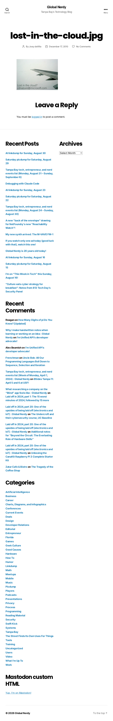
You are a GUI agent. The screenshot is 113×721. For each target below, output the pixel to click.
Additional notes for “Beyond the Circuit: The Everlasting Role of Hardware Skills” (29, 435)
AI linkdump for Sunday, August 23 (25, 190)
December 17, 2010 (58, 46)
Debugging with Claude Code (22, 183)
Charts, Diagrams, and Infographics (26, 504)
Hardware (11, 553)
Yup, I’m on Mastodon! (18, 692)
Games (10, 541)
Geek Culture (13, 545)
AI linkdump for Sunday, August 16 (25, 257)
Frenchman (12, 357)
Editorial (10, 529)
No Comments (83, 46)
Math (9, 570)
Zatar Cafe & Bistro (16, 466)
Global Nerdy (56, 7)
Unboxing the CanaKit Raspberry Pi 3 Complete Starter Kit (29, 456)
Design (10, 520)
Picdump (11, 586)
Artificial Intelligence (18, 492)
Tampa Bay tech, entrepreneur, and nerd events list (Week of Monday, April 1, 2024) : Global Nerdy (29, 375)
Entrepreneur (13, 533)
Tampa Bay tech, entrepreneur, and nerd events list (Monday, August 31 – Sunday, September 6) (29, 173)
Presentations (14, 599)
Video (9, 656)
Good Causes (13, 549)
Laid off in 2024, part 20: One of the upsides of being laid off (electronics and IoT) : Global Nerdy (29, 410)
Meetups (11, 574)
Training (10, 644)
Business (11, 496)
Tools (9, 640)
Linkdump (11, 566)
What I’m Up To (14, 660)
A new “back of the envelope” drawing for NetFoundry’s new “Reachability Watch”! (28, 224)
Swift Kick (11, 623)
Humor (9, 562)
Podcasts (11, 594)
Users (9, 652)
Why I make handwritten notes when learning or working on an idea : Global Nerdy (27, 334)
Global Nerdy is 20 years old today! (26, 250)
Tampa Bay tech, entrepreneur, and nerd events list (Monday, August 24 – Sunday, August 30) (29, 210)
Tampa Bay (12, 631)
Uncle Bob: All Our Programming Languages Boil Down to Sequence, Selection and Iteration (28, 361)
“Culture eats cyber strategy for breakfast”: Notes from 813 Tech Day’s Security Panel (28, 288)
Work (9, 664)
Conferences (13, 508)
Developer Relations (17, 525)
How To (10, 557)
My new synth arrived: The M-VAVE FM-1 (29, 234)
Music (9, 582)
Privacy (10, 603)
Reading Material (15, 615)
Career (9, 500)
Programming (13, 611)
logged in (37, 116)
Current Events (14, 512)
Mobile (10, 578)
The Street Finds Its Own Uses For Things (29, 636)
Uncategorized (14, 648)
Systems (11, 627)
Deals (9, 516)
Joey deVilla (35, 46)
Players (10, 590)
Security (11, 619)
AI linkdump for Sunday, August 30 (26, 153)
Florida (10, 537)
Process (10, 607)
